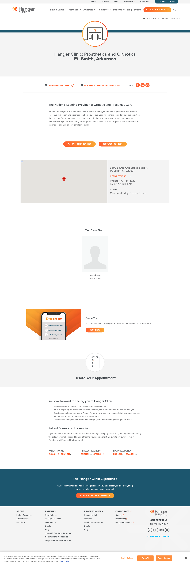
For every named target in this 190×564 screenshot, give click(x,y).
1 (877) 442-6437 (159, 523)
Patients (118, 9)
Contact (105, 2)
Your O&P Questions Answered (58, 533)
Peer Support (50, 522)
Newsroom (128, 2)
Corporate (122, 511)
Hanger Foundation (123, 522)
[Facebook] (138, 85)
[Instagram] (161, 530)
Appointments (22, 519)
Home (144, 18)
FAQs (116, 2)
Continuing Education (93, 522)
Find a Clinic (57, 9)
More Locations (100, 85)
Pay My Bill (144, 2)
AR (159, 19)
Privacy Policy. (64, 561)
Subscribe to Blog (158, 536)
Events (137, 9)
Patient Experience (24, 515)
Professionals (93, 511)
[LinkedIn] (142, 85)
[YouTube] (167, 530)
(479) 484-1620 (127, 180)
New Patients (50, 515)
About (94, 2)
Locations (20, 522)
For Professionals (166, 2)
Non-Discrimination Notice (56, 537)
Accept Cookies (164, 558)
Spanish (65, 454)
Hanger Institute (91, 515)
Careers (118, 515)
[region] (95, 558)
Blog (129, 9)
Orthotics (88, 9)
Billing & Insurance (53, 519)
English (52, 454)
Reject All (145, 558)
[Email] (147, 85)
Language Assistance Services (58, 540)
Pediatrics (103, 9)
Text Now (95, 330)
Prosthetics (72, 9)
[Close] (186, 558)
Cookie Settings (127, 558)
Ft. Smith (165, 19)
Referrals (88, 519)
